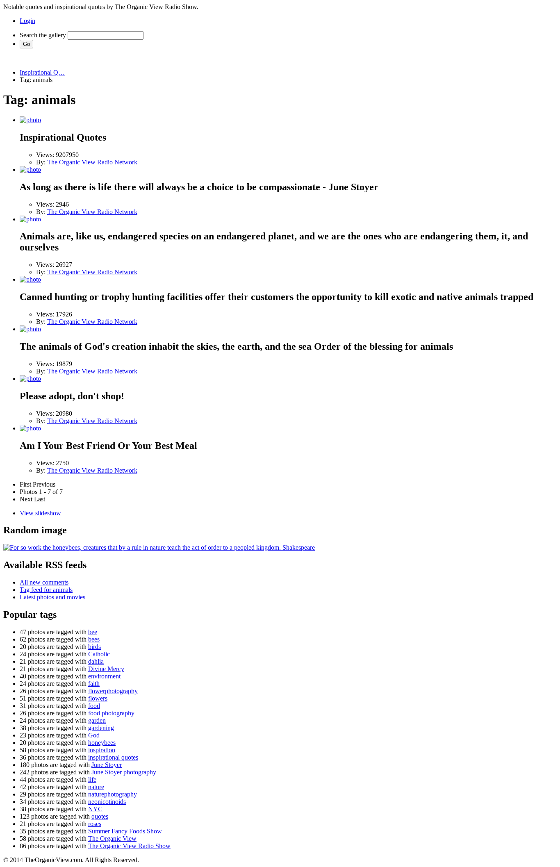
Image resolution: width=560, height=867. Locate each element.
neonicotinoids (107, 801)
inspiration (101, 749)
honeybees (102, 742)
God (94, 735)
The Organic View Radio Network (92, 162)
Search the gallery (43, 35)
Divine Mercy (106, 668)
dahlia (96, 661)
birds (94, 646)
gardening (101, 727)
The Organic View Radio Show (129, 845)
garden (97, 720)
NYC (95, 809)
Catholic (99, 654)
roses (94, 823)
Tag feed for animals (46, 589)
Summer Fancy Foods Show (125, 831)
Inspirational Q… (42, 72)
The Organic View (112, 838)
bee (92, 631)
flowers (97, 698)
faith (94, 683)
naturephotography (112, 794)
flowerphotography (113, 690)
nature (96, 786)
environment (104, 676)
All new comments (44, 582)
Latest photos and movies (52, 597)
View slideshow (40, 513)
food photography (111, 713)
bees (94, 639)
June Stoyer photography (123, 772)
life (92, 779)
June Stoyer (106, 764)
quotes (99, 816)
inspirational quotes (113, 757)
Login (27, 20)
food (94, 705)
